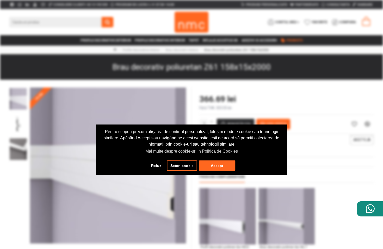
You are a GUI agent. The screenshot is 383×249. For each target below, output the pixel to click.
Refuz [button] (156, 166)
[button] (18, 88)
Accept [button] (217, 166)
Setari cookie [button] (182, 166)
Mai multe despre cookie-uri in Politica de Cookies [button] (191, 151)
